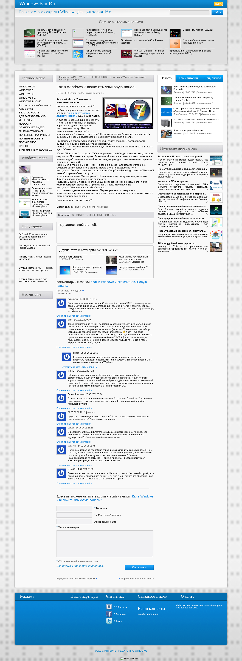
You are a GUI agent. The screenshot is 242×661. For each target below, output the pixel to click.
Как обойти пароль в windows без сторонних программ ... (52, 41)
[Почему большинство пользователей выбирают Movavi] (207, 177)
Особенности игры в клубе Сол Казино (142, 40)
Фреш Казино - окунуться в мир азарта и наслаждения (191, 52)
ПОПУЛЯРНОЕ (27, 142)
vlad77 (81, 93)
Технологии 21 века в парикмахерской (180, 156)
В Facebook (120, 614)
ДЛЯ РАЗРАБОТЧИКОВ (32, 116)
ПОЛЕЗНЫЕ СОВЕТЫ (99, 77)
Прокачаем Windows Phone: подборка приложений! (40, 180)
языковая (102, 206)
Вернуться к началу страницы (137, 578)
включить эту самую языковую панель (73, 114)
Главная (64, 77)
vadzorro (72, 446)
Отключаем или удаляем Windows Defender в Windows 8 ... (102, 43)
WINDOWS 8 (26, 94)
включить (80, 206)
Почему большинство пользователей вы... (182, 169)
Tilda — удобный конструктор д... (177, 243)
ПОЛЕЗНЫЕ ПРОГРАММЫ (34, 134)
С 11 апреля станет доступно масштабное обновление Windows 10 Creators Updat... (196, 110)
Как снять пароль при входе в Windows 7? (87, 268)
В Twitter (118, 621)
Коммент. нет (204, 92)
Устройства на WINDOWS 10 (35, 149)
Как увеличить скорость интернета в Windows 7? (98, 52)
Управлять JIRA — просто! (173, 181)
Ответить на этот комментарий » (74, 315)
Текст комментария (68, 527)
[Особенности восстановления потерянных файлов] (207, 202)
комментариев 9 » (95, 93)
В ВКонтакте (120, 607)
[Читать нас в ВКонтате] (109, 609)
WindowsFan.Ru (37, 3)
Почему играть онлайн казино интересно (35, 257)
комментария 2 (205, 103)
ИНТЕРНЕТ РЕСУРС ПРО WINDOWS (125, 650)
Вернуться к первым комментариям (76, 578)
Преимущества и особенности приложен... (182, 206)
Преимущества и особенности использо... (182, 218)
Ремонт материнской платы (188, 130)
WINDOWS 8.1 (27, 97)
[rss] (218, 4)
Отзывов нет (78, 259)
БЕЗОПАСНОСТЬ (29, 112)
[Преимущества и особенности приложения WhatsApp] (207, 214)
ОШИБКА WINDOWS (31, 131)
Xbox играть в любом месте (35, 105)
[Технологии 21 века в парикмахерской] (207, 165)
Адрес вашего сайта (105, 521)
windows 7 (110, 303)
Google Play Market (193, 29)
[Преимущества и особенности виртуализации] (207, 239)
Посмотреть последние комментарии (69, 292)
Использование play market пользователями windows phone (40, 203)
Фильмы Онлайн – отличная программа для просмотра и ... (150, 52)
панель (91, 206)
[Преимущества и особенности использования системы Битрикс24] (207, 227)
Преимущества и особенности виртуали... (182, 231)
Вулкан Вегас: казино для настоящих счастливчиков (33, 280)
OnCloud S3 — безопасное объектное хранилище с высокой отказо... (33, 236)
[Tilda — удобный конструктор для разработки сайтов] (207, 251)
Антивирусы (26, 108)
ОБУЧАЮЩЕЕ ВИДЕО (31, 127)
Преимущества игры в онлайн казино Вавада (35, 246)
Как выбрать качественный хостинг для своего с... (133, 258)
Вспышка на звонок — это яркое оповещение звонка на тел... (42, 192)
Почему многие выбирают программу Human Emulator (51, 31)
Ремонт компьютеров (70, 256)
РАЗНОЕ (24, 146)
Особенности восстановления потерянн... (182, 193)
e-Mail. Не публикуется (107, 515)
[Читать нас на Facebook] (109, 616)
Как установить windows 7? (133, 267)
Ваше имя (100, 508)
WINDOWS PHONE (30, 101)
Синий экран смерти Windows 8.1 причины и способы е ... (53, 52)
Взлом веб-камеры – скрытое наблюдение (198, 41)
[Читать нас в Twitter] (109, 623)
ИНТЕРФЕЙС (26, 120)
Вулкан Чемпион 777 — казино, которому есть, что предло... (36, 269)
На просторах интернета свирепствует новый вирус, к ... (101, 32)
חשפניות (91, 412)
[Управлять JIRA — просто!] (207, 189)
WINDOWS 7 (78, 77)
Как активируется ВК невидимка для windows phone (42, 213)
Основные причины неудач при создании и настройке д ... (150, 31)
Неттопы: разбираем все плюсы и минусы (195, 119)
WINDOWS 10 (27, 86)
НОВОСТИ (25, 123)
